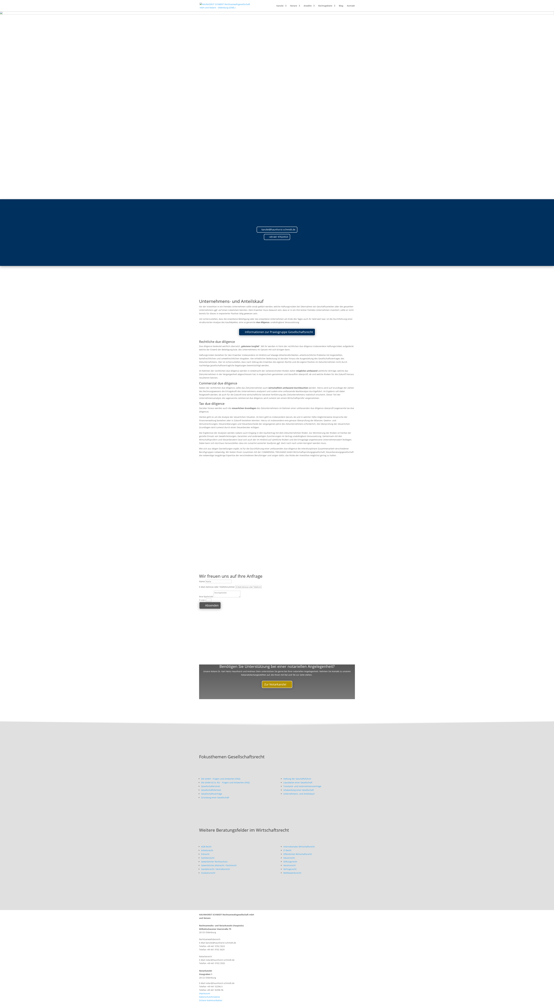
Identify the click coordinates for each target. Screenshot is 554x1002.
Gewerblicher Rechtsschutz (214, 861)
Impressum (204, 993)
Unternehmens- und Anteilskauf (299, 793)
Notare (293, 6)
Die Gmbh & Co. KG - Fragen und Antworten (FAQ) (225, 782)
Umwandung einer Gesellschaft (298, 790)
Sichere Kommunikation (210, 1000)
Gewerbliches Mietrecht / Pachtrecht (218, 865)
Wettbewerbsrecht (292, 872)
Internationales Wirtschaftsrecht (299, 846)
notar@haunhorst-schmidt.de (220, 960)
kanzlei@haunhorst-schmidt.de (278, 229)
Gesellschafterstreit (210, 786)
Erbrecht (205, 854)
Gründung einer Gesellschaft (215, 797)
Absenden (212, 605)
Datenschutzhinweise (209, 997)
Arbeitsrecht (207, 850)
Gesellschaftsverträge (211, 793)
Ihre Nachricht (206, 596)
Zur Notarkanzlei (275, 684)
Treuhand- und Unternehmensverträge (302, 786)
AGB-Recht (206, 846)
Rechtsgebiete (325, 6)
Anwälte (308, 6)
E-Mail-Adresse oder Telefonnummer (217, 587)
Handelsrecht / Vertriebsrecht (215, 869)
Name (202, 581)
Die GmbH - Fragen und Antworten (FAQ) (220, 778)
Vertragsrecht (289, 869)
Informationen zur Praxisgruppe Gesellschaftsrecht (279, 332)
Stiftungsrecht (290, 861)
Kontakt (351, 6)
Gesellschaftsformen (211, 790)
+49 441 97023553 (278, 236)
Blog (341, 6)
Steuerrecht (289, 857)
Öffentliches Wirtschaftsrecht (297, 854)
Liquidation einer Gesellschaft (297, 782)
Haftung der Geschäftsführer (297, 778)
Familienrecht (207, 857)
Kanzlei (279, 6)
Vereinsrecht (289, 865)
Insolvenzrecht (208, 872)
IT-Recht (287, 850)
